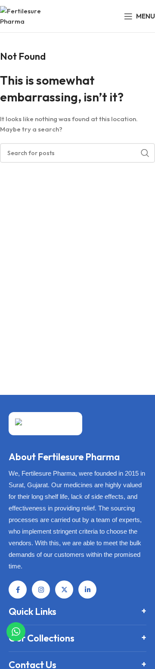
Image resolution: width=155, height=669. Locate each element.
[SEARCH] (145, 153)
